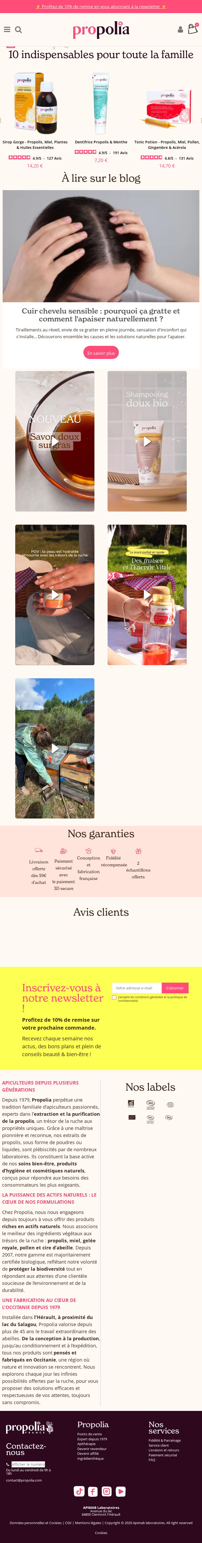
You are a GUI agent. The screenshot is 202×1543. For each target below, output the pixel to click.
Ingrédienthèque (90, 1458)
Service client (159, 1445)
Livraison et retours (164, 1450)
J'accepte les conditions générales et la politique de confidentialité (152, 998)
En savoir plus (101, 353)
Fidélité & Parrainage (165, 1440)
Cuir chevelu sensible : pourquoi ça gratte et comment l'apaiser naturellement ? (101, 315)
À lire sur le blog (101, 178)
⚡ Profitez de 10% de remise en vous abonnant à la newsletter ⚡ (101, 6)
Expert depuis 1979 (92, 1439)
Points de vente (89, 1434)
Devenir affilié (88, 1453)
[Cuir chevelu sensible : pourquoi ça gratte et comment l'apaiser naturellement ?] (101, 246)
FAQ (152, 1460)
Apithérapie (86, 1444)
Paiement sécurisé (163, 1455)
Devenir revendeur (92, 1449)
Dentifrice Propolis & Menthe (35, 141)
